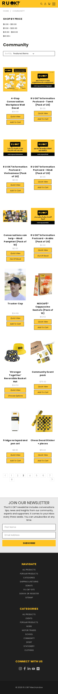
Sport (29, 642)
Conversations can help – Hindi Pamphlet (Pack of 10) (15, 240)
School (29, 634)
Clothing (29, 650)
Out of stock (15, 259)
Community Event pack (43, 373)
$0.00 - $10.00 (10, 24)
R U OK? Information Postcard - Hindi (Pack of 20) (43, 170)
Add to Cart (15, 122)
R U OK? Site (29, 589)
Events (29, 618)
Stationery (29, 646)
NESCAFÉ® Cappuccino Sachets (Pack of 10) (42, 308)
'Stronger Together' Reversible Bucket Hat (15, 376)
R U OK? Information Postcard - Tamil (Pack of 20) (43, 101)
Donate (29, 585)
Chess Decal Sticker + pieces (43, 442)
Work (29, 626)
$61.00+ (7, 36)
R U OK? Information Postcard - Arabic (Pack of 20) (43, 238)
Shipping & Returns (29, 581)
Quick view (15, 116)
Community (29, 638)
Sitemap (29, 597)
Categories (29, 577)
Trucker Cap (15, 303)
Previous (4, 691)
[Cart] (49, 4)
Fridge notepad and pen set (15, 442)
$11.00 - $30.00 (10, 28)
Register (34, 593)
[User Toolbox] (45, 4)
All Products (29, 569)
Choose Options (15, 395)
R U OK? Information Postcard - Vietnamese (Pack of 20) (15, 171)
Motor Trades (29, 630)
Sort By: (8, 53)
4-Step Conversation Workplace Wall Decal (15, 103)
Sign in (22, 593)
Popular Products (29, 573)
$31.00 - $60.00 (10, 32)
